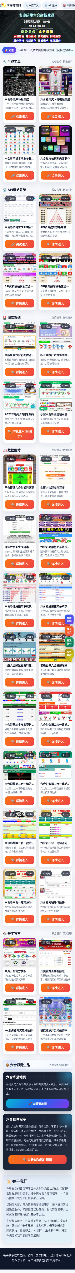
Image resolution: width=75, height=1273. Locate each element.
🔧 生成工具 (32, 5)
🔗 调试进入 (19, 244)
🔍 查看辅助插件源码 (37, 1160)
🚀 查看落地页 (37, 1104)
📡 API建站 (50, 5)
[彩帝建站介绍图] (37, 26)
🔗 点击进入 (19, 116)
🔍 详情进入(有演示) (20, 433)
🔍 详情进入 (55, 244)
